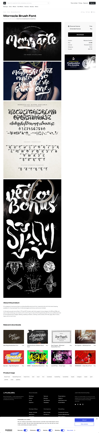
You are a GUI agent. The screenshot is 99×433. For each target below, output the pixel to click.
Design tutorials (33, 412)
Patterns (60, 398)
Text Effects (20, 6)
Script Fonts (33, 18)
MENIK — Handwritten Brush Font (35, 365)
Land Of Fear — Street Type (58, 365)
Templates (46, 402)
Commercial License (63, 412)
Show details (70, 430)
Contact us (46, 414)
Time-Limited (74, 3)
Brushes (32, 6)
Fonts (10, 6)
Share (93, 12)
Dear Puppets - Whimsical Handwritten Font (57, 346)
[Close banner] (96, 418)
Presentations (61, 396)
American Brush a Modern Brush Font (35, 346)
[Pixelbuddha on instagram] (82, 404)
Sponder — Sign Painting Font (11, 365)
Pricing (80, 3)
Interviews (31, 416)
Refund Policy (61, 416)
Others (36, 6)
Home (4, 12)
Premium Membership (63, 414)
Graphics (31, 402)
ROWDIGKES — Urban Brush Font (83, 365)
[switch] (39, 430)
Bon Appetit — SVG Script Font (83, 345)
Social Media (61, 402)
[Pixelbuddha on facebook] (80, 404)
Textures (26, 6)
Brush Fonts (19, 18)
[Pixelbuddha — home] (4, 3)
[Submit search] (48, 3)
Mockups (5, 6)
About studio (47, 412)
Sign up (92, 3)
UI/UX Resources (62, 400)
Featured (85, 3)
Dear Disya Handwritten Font (10, 345)
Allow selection (84, 424)
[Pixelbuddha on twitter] (75, 404)
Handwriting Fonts (26, 18)
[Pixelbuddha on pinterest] (77, 404)
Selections (31, 414)
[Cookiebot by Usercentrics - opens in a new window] (9, 430)
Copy (83, 12)
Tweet (88, 12)
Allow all (84, 420)
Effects (14, 6)
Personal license (88, 44)
